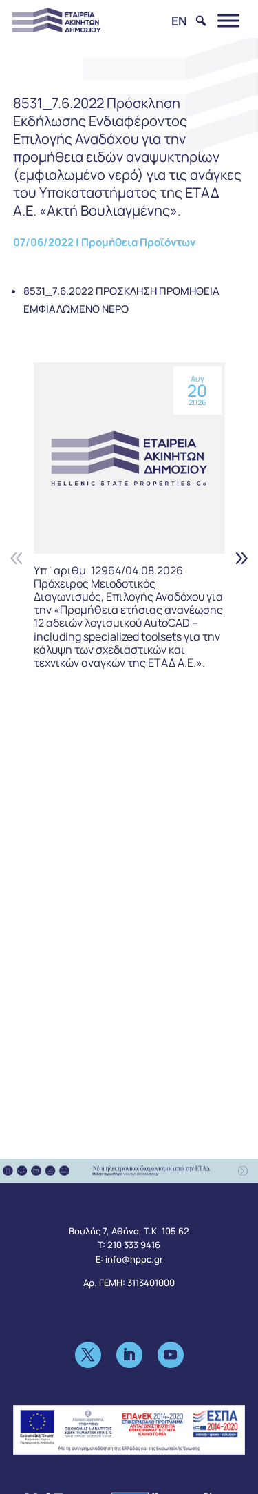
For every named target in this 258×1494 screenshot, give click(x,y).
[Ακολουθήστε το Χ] (88, 1354)
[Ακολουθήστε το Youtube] (170, 1354)
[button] (241, 558)
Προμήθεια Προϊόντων (138, 242)
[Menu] (228, 20)
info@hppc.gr (134, 1259)
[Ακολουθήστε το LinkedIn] (129, 1354)
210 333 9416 (133, 1244)
